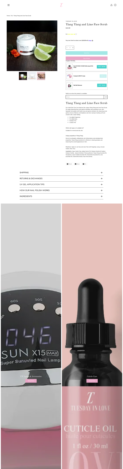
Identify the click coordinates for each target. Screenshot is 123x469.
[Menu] (8, 5)
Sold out (103, 76)
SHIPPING (24, 172)
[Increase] (73, 47)
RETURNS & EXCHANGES (31, 178)
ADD (101, 66)
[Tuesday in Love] (61, 5)
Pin (85, 164)
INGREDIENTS (26, 196)
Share (78, 164)
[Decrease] (67, 47)
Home (8, 15)
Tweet (70, 164)
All (12, 15)
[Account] (111, 5)
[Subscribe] (106, 97)
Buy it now (86, 58)
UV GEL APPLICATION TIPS (32, 184)
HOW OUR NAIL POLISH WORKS (35, 190)
